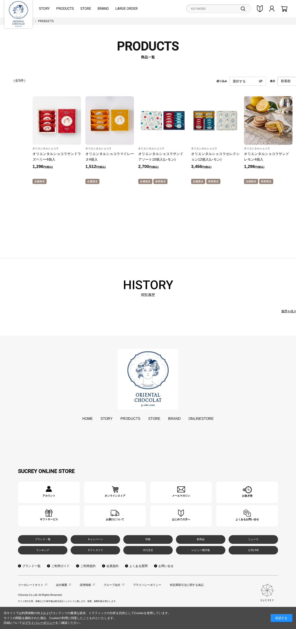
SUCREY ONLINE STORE (46, 471)
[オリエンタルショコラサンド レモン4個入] (268, 120)
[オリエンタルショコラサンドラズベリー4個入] (57, 120)
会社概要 (61, 585)
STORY (44, 9)
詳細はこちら (49, 492)
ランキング (42, 550)
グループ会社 (112, 585)
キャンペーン (95, 539)
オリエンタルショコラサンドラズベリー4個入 (57, 156)
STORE (85, 9)
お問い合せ (166, 566)
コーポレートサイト (30, 585)
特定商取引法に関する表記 (187, 585)
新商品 (201, 539)
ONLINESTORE (201, 418)
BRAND (103, 9)
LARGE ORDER (126, 9)
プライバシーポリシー (147, 585)
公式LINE (253, 550)
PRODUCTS (65, 9)
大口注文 (148, 550)
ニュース (253, 539)
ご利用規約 (88, 566)
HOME (87, 418)
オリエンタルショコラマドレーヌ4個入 (109, 156)
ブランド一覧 (42, 539)
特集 (148, 539)
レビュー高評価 (201, 550)
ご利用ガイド (60, 566)
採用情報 (85, 585)
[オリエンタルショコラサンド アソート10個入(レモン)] (162, 120)
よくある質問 (138, 566)
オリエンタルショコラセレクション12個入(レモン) (215, 156)
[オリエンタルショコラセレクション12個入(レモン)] (215, 120)
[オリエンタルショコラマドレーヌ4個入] (109, 120)
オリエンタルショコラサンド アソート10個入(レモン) (160, 156)
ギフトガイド (95, 550)
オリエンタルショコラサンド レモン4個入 (266, 156)
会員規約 (112, 566)
